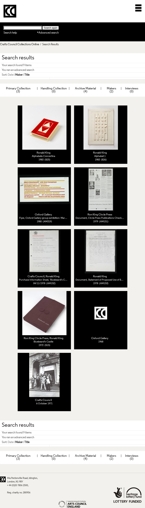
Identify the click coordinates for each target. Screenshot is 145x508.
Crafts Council (36, 276)
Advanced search (49, 32)
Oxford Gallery (43, 214)
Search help (10, 32)
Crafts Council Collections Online (19, 44)
